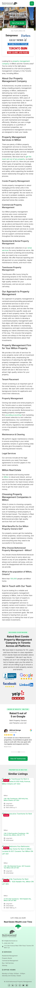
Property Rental (7, 958)
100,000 (13, 579)
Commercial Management (10, 960)
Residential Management (10, 955)
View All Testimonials (18, 759)
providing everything (13, 415)
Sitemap (4, 965)
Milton (6, 477)
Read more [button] (7, 747)
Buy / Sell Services (8, 963)
